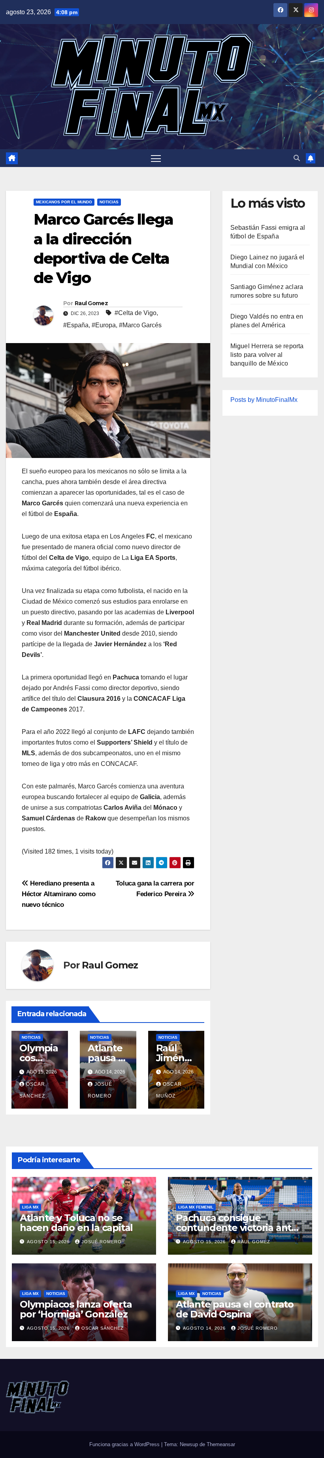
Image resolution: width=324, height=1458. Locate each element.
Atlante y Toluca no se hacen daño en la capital (76, 1222)
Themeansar (221, 1444)
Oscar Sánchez (102, 1328)
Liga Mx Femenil (195, 1207)
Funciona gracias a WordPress (125, 1444)
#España (76, 325)
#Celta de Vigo (135, 313)
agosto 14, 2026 (205, 1328)
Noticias (109, 202)
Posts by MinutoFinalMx (264, 399)
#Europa (104, 325)
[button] (297, 158)
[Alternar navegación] (156, 158)
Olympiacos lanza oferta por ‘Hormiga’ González (76, 1309)
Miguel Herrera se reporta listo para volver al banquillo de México (267, 355)
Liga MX (30, 1207)
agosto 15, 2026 (49, 1241)
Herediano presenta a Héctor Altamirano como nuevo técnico (58, 893)
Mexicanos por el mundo (64, 202)
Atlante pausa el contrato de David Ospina (235, 1309)
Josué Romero (101, 1241)
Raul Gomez (91, 303)
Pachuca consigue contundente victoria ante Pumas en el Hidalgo (236, 1227)
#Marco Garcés (140, 325)
